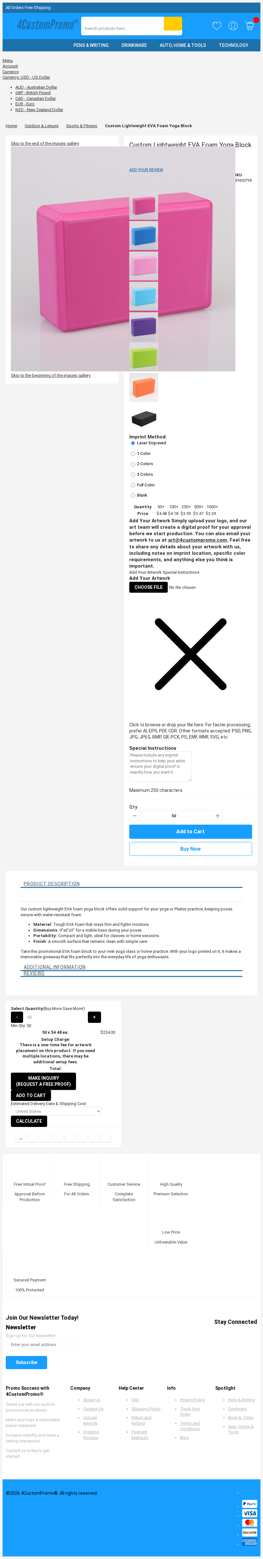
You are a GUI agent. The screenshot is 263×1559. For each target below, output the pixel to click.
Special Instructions (181, 572)
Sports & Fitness (81, 125)
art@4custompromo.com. (198, 540)
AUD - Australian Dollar (36, 87)
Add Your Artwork (145, 572)
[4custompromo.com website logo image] (46, 26)
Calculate (29, 1121)
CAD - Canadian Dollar (35, 98)
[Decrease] (134, 815)
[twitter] (203, 1333)
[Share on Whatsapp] (82, 1137)
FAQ (135, 1399)
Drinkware (237, 1408)
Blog (184, 1437)
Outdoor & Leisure (41, 125)
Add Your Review (146, 170)
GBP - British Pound (33, 92)
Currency (11, 71)
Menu (8, 60)
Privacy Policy (192, 1399)
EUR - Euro (25, 104)
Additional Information (55, 967)
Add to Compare (21, 1137)
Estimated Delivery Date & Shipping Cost (48, 1103)
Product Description (52, 883)
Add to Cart (31, 1095)
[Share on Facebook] (33, 1137)
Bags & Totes (240, 1417)
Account (10, 66)
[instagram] (239, 1333)
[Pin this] (69, 1137)
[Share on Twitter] (45, 1137)
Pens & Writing (241, 1399)
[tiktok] (252, 1333)
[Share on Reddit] (106, 1137)
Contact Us (93, 1408)
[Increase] (217, 815)
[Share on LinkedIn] (57, 1137)
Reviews (34, 973)
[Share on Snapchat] (94, 1137)
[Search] (173, 24)
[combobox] (113, 28)
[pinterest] (215, 1333)
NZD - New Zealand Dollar (39, 109)
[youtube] (227, 1333)
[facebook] (191, 1333)
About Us (91, 1399)
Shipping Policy (146, 1408)
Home (11, 125)
